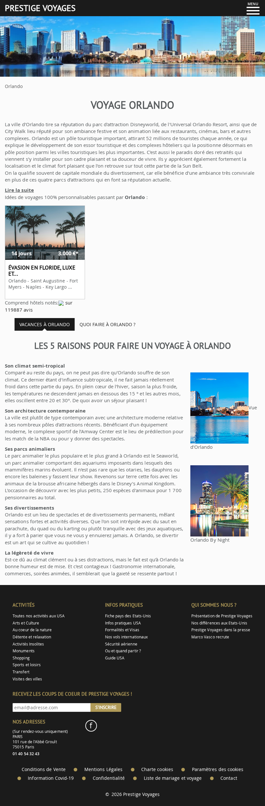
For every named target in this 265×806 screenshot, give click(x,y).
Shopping (21, 658)
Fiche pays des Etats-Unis (128, 616)
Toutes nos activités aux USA (39, 616)
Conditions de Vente (44, 769)
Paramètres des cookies (217, 769)
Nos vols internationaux (126, 637)
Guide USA (115, 658)
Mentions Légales (103, 769)
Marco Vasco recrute (210, 637)
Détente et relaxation (32, 637)
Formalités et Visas (122, 630)
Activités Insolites (28, 644)
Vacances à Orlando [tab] (44, 324)
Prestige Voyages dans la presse (220, 630)
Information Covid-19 (51, 778)
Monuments (24, 651)
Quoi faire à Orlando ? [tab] (107, 324)
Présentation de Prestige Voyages (221, 616)
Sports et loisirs (27, 665)
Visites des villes (27, 679)
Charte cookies (157, 769)
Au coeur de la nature (32, 630)
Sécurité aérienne (121, 644)
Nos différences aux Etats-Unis (219, 623)
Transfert (21, 672)
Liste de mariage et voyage (173, 778)
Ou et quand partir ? (123, 651)
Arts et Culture (26, 623)
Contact (228, 778)
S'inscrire (106, 707)
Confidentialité (109, 778)
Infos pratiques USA (123, 623)
